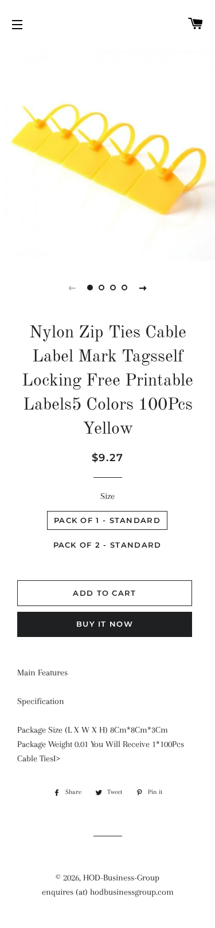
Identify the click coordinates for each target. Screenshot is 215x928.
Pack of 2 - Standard (107, 544)
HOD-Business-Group (121, 877)
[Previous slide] (72, 287)
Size (107, 496)
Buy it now (104, 623)
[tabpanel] (107, 153)
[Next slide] (143, 287)
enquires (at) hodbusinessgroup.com (108, 892)
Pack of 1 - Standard (107, 520)
